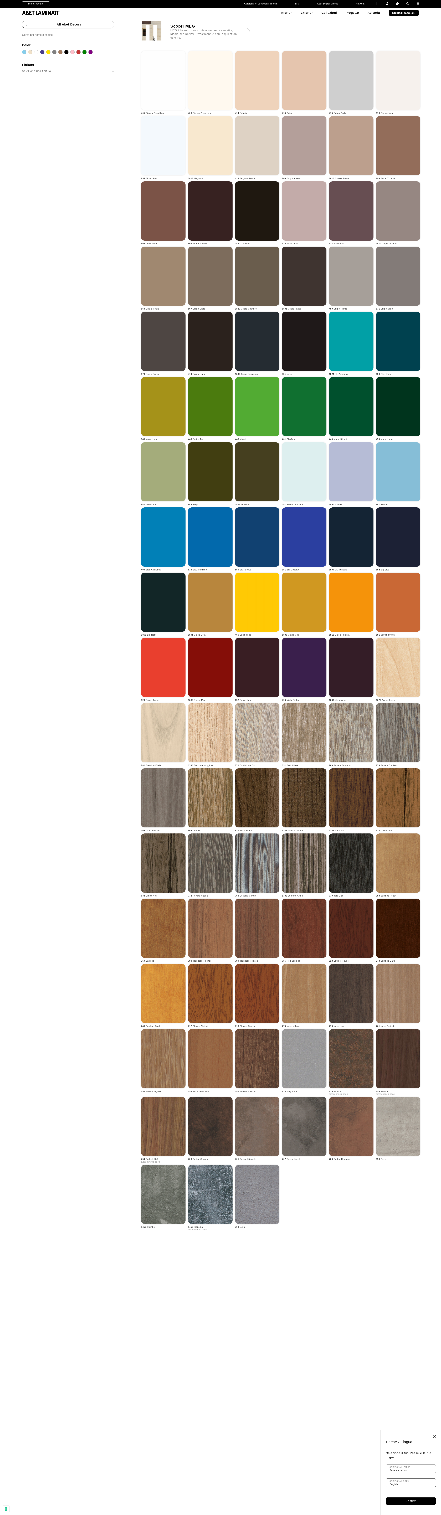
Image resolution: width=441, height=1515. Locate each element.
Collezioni (329, 12)
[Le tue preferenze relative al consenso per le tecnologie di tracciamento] (6, 1509)
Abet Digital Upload (327, 3)
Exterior (306, 12)
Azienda (373, 12)
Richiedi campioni (403, 12)
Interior (286, 12)
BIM (297, 3)
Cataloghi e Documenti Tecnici (261, 3)
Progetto (352, 12)
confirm (411, 1500)
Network (360, 3)
